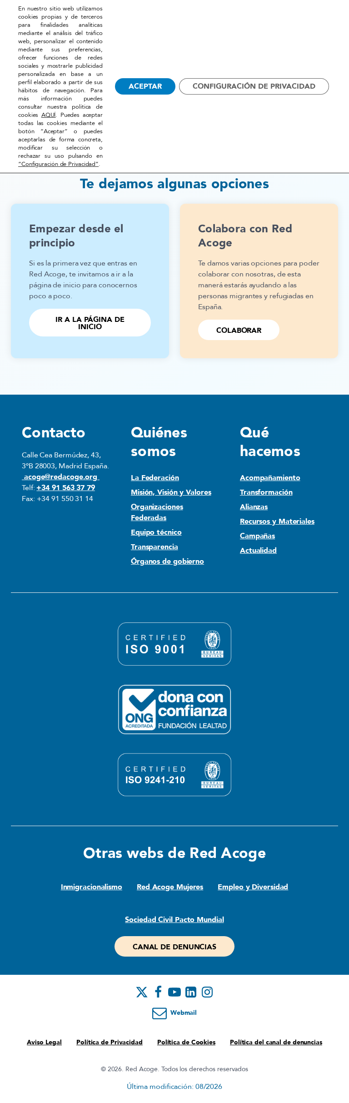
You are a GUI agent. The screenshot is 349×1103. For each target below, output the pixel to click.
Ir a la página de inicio (89, 323)
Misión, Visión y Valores (171, 492)
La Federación (155, 478)
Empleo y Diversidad (253, 887)
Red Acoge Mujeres (170, 887)
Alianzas (254, 507)
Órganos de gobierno (167, 562)
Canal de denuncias (174, 947)
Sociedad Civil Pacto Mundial (174, 920)
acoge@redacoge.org (61, 477)
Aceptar (145, 86)
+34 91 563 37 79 (65, 488)
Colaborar (238, 331)
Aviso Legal (44, 1042)
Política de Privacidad (109, 1042)
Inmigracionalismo (91, 887)
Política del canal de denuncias (276, 1042)
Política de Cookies (186, 1042)
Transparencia (154, 547)
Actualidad (258, 551)
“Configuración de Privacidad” (58, 164)
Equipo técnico (156, 532)
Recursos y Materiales (277, 521)
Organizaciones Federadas (157, 512)
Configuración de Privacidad (254, 86)
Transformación (266, 492)
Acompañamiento (270, 478)
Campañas (257, 536)
